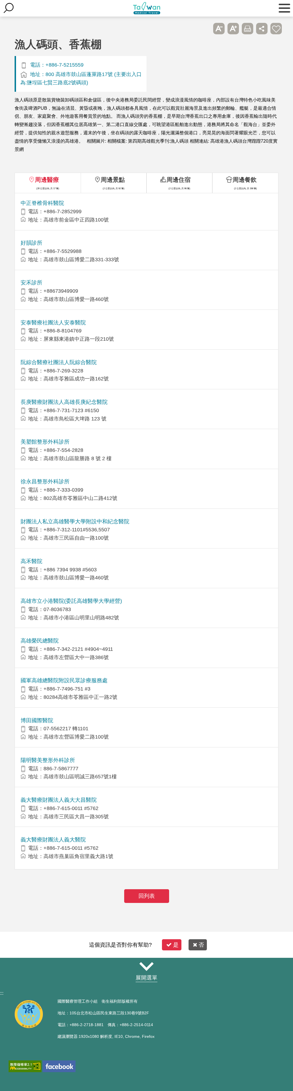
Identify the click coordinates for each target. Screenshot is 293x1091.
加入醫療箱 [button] (276, 28)
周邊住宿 (179, 179)
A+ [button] (233, 28)
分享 (262, 28)
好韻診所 (31, 243)
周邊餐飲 (245, 179)
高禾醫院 (31, 561)
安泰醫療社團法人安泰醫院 (53, 323)
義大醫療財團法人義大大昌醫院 (59, 800)
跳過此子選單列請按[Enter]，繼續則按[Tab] (204, 28)
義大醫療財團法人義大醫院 (53, 840)
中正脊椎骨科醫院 (42, 203)
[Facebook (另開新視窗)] (59, 1066)
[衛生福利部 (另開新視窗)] (28, 1026)
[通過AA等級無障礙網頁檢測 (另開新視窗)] (25, 1066)
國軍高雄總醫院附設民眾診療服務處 (64, 680)
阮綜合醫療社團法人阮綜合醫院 (59, 362)
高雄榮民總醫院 (40, 641)
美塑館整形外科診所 (45, 442)
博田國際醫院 (37, 720)
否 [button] (201, 945)
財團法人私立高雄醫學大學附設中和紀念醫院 (75, 521)
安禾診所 (31, 283)
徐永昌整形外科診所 (45, 481)
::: (1, 993)
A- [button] (219, 28)
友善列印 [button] (247, 28)
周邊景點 (113, 179)
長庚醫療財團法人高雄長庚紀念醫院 (64, 402)
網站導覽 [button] (146, 967)
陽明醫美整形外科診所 (48, 760)
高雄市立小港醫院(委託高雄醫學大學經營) (71, 601)
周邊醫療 (47, 179)
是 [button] (176, 945)
